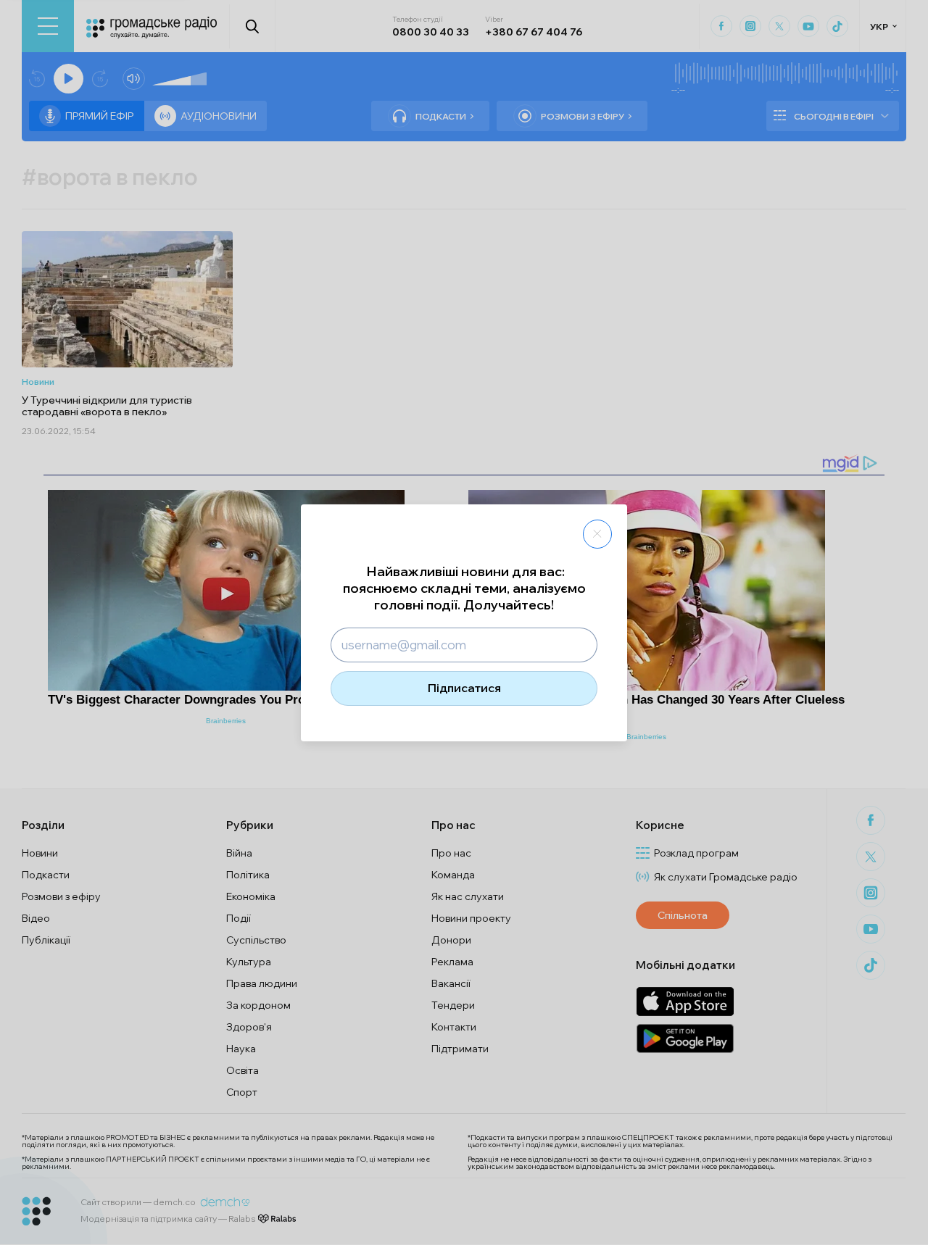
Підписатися (464, 687)
